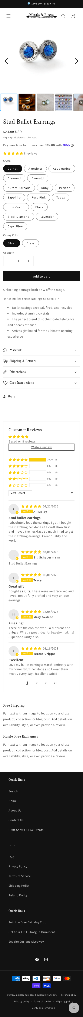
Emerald (38, 178)
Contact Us (16, 820)
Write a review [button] (41, 447)
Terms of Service (20, 876)
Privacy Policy (18, 866)
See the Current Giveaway (26, 942)
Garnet (13, 168)
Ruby (45, 188)
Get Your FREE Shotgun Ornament (32, 932)
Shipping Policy (19, 886)
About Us (15, 810)
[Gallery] (41, 71)
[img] (31, 506)
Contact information (43, 1007)
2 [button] (37, 683)
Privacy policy (22, 1001)
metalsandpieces (25, 994)
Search (13, 791)
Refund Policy (18, 895)
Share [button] (11, 396)
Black (39, 207)
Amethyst (35, 168)
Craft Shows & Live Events (26, 830)
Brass (30, 243)
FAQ (11, 857)
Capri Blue (15, 226)
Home (13, 801)
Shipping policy (64, 1001)
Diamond (14, 178)
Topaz (60, 197)
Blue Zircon (16, 207)
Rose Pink (38, 197)
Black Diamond (19, 217)
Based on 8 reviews (22, 441)
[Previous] (6, 61)
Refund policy (68, 994)
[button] (8, 16)
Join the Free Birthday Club (27, 922)
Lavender (47, 217)
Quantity (8, 252)
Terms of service (43, 1001)
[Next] (77, 61)
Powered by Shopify (46, 994)
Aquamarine (62, 168)
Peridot (64, 188)
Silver (12, 243)
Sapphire (14, 197)
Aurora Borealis (19, 188)
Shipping (7, 137)
